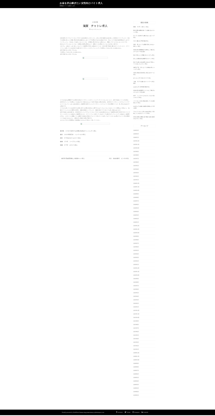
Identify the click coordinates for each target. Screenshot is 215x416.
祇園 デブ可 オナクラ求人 (69, 145)
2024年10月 (136, 190)
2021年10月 (136, 317)
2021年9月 (136, 321)
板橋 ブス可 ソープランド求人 (70, 141)
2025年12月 (136, 141)
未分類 (96, 22)
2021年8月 (136, 324)
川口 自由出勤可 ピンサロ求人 (119, 158)
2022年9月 (136, 278)
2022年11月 (136, 271)
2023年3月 (136, 257)
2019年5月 (136, 395)
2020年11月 (136, 356)
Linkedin (145, 412)
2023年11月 (136, 229)
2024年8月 (136, 197)
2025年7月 (136, 158)
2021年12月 (136, 310)
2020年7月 (136, 370)
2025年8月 (136, 155)
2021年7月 (136, 328)
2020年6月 (136, 374)
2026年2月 (136, 134)
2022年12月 (136, 268)
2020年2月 (136, 388)
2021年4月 (136, 338)
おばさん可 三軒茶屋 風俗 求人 (141, 87)
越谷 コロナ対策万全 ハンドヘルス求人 (73, 134)
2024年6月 (136, 204)
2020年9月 (136, 363)
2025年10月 (136, 148)
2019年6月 (136, 391)
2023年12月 (136, 225)
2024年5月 (136, 208)
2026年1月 (136, 137)
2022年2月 (136, 303)
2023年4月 (136, 254)
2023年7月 (136, 243)
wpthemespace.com (99, 412)
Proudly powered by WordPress (70, 412)
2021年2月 (136, 345)
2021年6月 (136, 331)
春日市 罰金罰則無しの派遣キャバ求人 (73, 158)
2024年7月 (136, 201)
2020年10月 (136, 360)
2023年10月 (136, 232)
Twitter (128, 412)
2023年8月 (136, 239)
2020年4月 (136, 381)
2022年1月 (136, 307)
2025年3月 (136, 172)
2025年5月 (136, 165)
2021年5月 (136, 335)
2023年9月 (136, 236)
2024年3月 (136, 215)
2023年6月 (136, 247)
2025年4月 (136, 169)
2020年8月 (136, 367)
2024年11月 (136, 186)
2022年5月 (136, 292)
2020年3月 (136, 384)
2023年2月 (136, 261)
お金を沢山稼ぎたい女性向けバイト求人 (81, 3)
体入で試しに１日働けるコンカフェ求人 (144, 55)
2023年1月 (136, 264)
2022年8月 (136, 282)
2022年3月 (136, 299)
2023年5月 (136, 250)
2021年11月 (136, 314)
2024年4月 (136, 211)
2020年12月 (136, 352)
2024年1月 (136, 222)
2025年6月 (136, 162)
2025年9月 (136, 151)
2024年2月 (136, 218)
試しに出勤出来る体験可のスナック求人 (144, 58)
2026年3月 (136, 130)
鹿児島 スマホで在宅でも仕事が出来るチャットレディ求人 (78, 131)
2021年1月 (136, 349)
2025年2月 (136, 176)
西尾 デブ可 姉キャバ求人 (141, 26)
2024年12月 (136, 183)
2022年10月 (136, 275)
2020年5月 (136, 377)
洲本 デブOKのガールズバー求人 (70, 138)
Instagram (136, 412)
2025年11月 (136, 144)
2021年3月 (136, 342)
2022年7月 (136, 285)
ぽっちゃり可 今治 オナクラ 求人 (142, 78)
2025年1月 (136, 179)
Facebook (120, 412)
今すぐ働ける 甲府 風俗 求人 (140, 41)
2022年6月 (136, 289)
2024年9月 (136, 194)
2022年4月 (136, 296)
